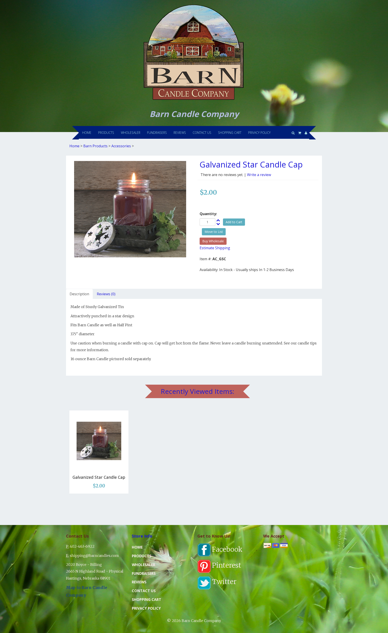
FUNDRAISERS (157, 132)
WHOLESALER (130, 132)
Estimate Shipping (215, 247)
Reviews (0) (106, 293)
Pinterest (226, 565)
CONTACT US (202, 132)
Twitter (224, 581)
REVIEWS (180, 132)
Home (74, 145)
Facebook (227, 549)
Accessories (121, 145)
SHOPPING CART (229, 132)
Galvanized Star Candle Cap (99, 477)
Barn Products (95, 145)
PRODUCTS (106, 132)
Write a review (259, 174)
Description (79, 293)
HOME (86, 132)
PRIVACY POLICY (259, 132)
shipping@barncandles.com (94, 555)
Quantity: (208, 213)
